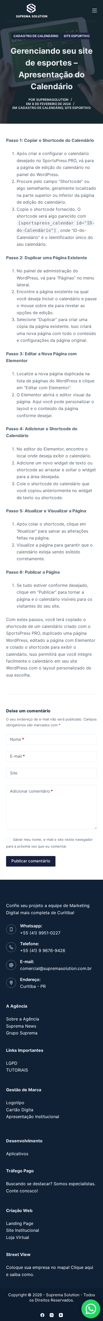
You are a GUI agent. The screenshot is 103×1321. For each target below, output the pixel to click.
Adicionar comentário (31, 791)
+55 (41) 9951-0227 (40, 932)
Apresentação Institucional (32, 1116)
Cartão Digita (19, 1109)
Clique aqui (82, 1267)
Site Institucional (22, 1230)
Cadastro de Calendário (35, 36)
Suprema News (21, 1026)
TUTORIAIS (17, 1070)
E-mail (17, 756)
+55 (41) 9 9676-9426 (42, 950)
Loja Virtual (17, 1237)
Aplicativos (17, 1153)
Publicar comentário (30, 860)
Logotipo (15, 1102)
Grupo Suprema (22, 1032)
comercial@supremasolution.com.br (56, 968)
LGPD (11, 1063)
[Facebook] (42, 1315)
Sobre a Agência (22, 1019)
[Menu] (94, 10)
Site (13, 772)
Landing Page (19, 1223)
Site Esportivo (77, 36)
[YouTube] (61, 1315)
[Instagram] (52, 1315)
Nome (17, 739)
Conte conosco (21, 1190)
